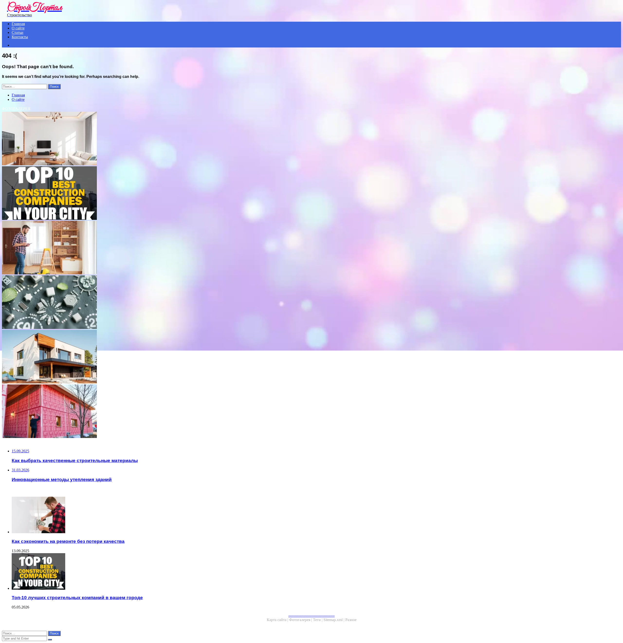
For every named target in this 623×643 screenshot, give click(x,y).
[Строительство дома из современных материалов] (148, 357)
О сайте (18, 28)
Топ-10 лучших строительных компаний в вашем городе (77, 597)
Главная (18, 24)
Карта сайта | (278, 620)
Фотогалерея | (301, 620)
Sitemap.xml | (334, 620)
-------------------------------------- (311, 615)
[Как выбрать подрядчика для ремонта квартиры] (148, 248)
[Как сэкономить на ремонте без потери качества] (153, 515)
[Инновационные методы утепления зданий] (148, 411)
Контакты (20, 37)
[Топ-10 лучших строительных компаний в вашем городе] (148, 193)
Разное (351, 620)
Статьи (17, 32)
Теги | (318, 620)
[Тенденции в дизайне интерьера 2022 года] (148, 139)
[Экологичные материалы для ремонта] (148, 302)
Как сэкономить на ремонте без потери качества (68, 541)
